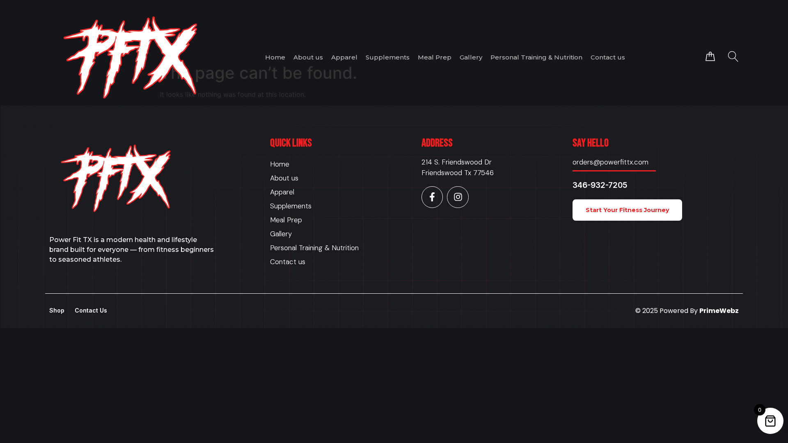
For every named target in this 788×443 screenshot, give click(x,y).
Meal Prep (434, 57)
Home (275, 57)
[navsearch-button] (733, 56)
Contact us (608, 57)
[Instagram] (458, 197)
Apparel (344, 57)
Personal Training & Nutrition (536, 57)
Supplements (388, 57)
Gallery (471, 57)
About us (308, 57)
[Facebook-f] (432, 197)
